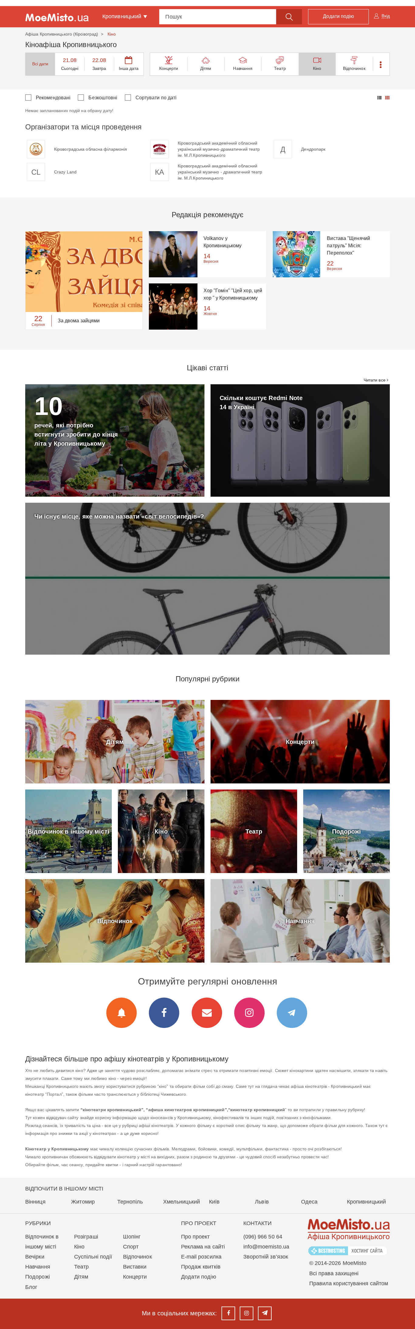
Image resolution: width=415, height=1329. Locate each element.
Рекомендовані (53, 97)
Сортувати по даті (156, 97)
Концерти (168, 68)
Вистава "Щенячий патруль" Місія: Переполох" (348, 245)
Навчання (242, 68)
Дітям (205, 68)
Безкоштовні (102, 97)
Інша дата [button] (129, 68)
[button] (381, 64)
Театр (280, 68)
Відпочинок (354, 68)
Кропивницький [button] (122, 16)
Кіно (317, 68)
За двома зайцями (79, 320)
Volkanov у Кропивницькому (223, 242)
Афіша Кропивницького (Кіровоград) (61, 34)
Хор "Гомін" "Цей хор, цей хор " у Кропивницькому (233, 294)
